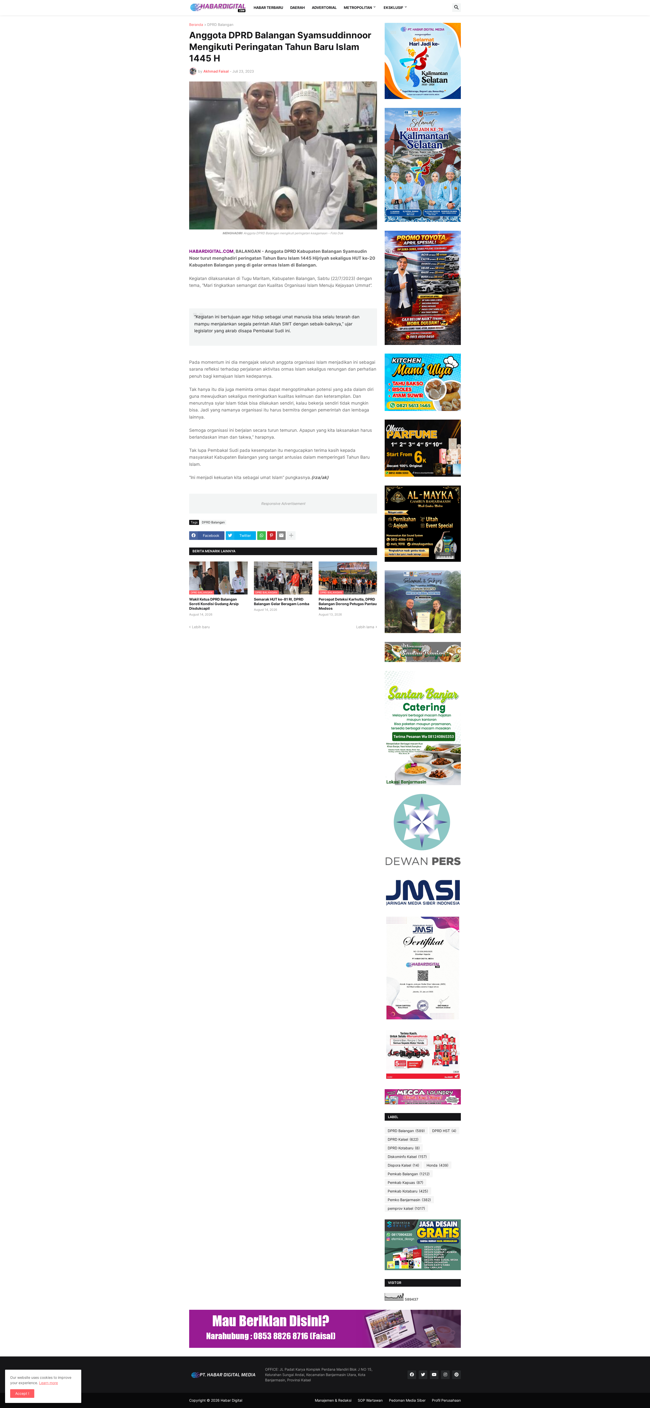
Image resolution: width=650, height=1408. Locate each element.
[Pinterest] (271, 535)
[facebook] (412, 1374)
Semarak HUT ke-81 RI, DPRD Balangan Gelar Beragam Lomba (281, 601)
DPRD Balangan (220, 25)
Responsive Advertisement (283, 503)
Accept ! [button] (22, 1393)
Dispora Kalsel (403, 1165)
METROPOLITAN (358, 7)
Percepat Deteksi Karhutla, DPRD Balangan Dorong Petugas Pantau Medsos (348, 603)
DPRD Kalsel (403, 1139)
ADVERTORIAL (324, 7)
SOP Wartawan (370, 1400)
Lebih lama (365, 627)
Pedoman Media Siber (407, 1400)
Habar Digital (231, 1400)
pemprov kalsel (406, 1208)
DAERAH (297, 7)
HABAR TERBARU (268, 7)
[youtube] (434, 1374)
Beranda (196, 25)
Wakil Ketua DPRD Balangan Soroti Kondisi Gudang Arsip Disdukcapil (214, 603)
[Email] (281, 535)
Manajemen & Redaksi (333, 1400)
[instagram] (445, 1374)
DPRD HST (444, 1131)
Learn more (48, 1383)
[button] (456, 7)
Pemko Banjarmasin (409, 1200)
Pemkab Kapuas (405, 1182)
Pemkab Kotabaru (408, 1191)
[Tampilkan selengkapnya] (291, 535)
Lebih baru (201, 627)
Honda (437, 1165)
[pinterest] (456, 1374)
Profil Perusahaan (446, 1400)
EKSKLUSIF (393, 7)
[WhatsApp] (261, 535)
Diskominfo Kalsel (407, 1156)
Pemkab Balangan (409, 1174)
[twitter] (423, 1374)
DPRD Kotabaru (404, 1148)
